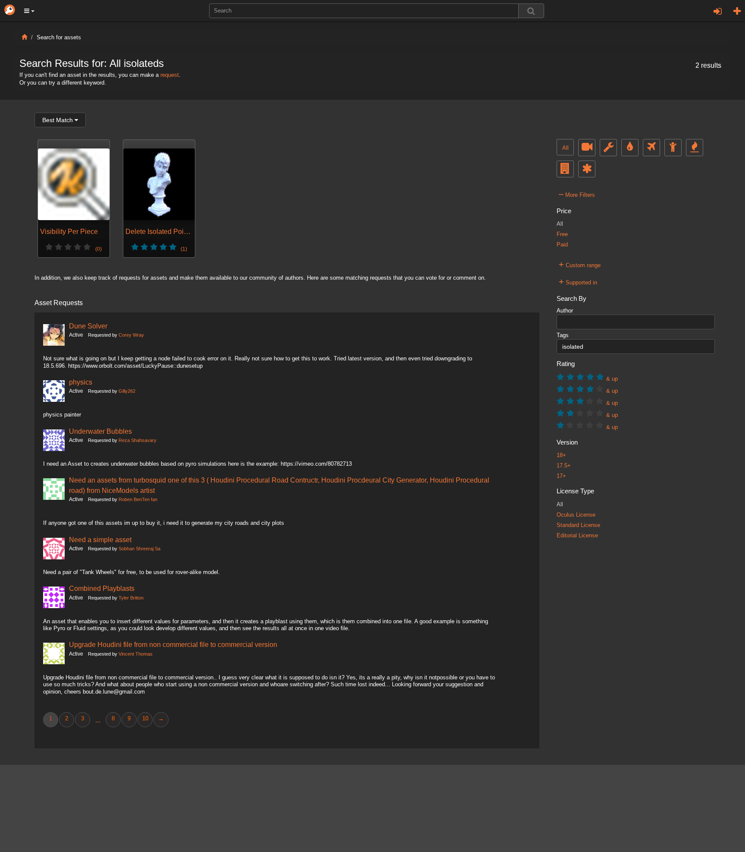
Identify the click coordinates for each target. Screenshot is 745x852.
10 (145, 719)
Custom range (580, 264)
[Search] (531, 10)
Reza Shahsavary (138, 440)
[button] (29, 10)
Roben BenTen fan (138, 499)
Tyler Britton (131, 597)
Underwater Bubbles (100, 431)
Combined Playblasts (102, 588)
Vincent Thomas (136, 653)
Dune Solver (88, 326)
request (169, 75)
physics (80, 382)
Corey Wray (131, 335)
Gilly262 (127, 391)
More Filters (577, 194)
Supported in (578, 281)
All (565, 148)
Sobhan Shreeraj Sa (139, 548)
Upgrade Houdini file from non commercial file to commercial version (173, 644)
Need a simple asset (100, 539)
